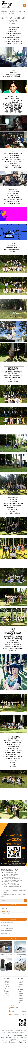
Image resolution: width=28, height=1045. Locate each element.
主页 (2, 11)
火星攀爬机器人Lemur (6, 925)
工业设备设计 (24, 1037)
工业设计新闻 (5, 908)
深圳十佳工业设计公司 (8, 1039)
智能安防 (21, 995)
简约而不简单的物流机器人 (7, 928)
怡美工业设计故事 (6, 914)
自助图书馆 (20, 991)
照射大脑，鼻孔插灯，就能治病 (11, 881)
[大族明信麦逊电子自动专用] (20, 947)
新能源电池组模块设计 (6, 970)
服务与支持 (6, 986)
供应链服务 (20, 986)
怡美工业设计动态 (14, 11)
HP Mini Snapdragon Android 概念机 (12, 886)
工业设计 (21, 983)
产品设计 (9, 1035)
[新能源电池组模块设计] (6, 964)
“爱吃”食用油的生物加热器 (9, 877)
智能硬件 (21, 998)
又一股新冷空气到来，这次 (7, 922)
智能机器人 (20, 1002)
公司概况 (7, 981)
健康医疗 (21, 1000)
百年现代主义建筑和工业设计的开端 (12, 878)
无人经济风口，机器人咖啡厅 (10, 883)
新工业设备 (20, 997)
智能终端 (21, 993)
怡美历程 (7, 984)
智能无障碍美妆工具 (5, 933)
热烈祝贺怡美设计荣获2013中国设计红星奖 (13, 880)
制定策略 (21, 981)
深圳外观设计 (16, 1037)
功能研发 (21, 984)
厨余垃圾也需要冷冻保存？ (10, 875)
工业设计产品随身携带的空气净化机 (12, 884)
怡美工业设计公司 (18, 1039)
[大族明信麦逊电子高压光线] (6, 947)
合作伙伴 (7, 988)
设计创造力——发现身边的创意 (11, 874)
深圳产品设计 (9, 1037)
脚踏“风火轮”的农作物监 (6, 930)
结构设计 (20, 1035)
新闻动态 (6, 11)
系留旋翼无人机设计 (20, 970)
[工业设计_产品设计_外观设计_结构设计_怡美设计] (6, 4)
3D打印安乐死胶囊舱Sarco (10, 872)
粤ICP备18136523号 (21, 1042)
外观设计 (15, 1035)
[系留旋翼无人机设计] (20, 964)
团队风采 (7, 983)
